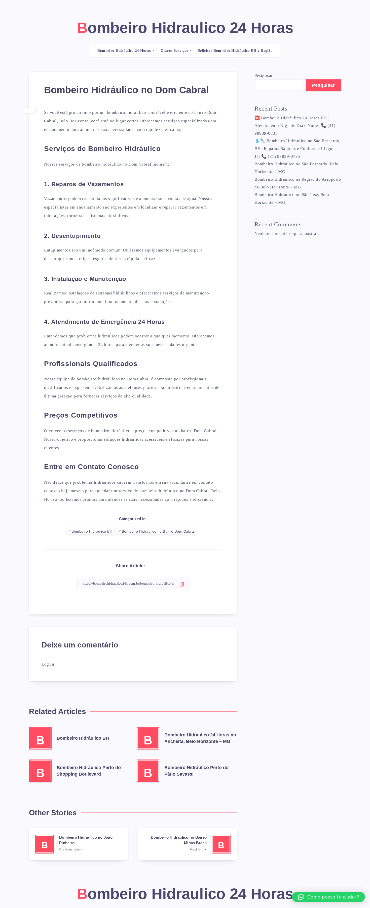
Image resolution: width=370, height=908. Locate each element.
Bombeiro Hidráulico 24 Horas (124, 50)
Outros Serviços (174, 50)
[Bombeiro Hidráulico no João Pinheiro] (78, 844)
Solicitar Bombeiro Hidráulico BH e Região (235, 50)
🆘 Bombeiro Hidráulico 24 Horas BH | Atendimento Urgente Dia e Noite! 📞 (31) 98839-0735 (295, 126)
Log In (48, 664)
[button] (328, 897)
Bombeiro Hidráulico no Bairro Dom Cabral (158, 531)
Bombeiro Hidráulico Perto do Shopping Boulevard (89, 771)
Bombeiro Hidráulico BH (91, 531)
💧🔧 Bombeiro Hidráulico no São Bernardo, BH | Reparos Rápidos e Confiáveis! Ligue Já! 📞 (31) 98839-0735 (297, 148)
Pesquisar (263, 75)
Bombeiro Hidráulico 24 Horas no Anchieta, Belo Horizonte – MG (200, 738)
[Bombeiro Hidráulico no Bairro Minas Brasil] (187, 844)
